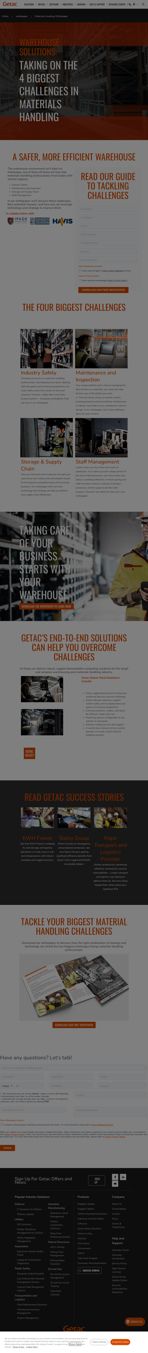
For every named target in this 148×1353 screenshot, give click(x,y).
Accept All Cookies (120, 1342)
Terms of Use (19, 1347)
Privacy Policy (75, 1344)
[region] (74, 1342)
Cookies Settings (99, 1342)
